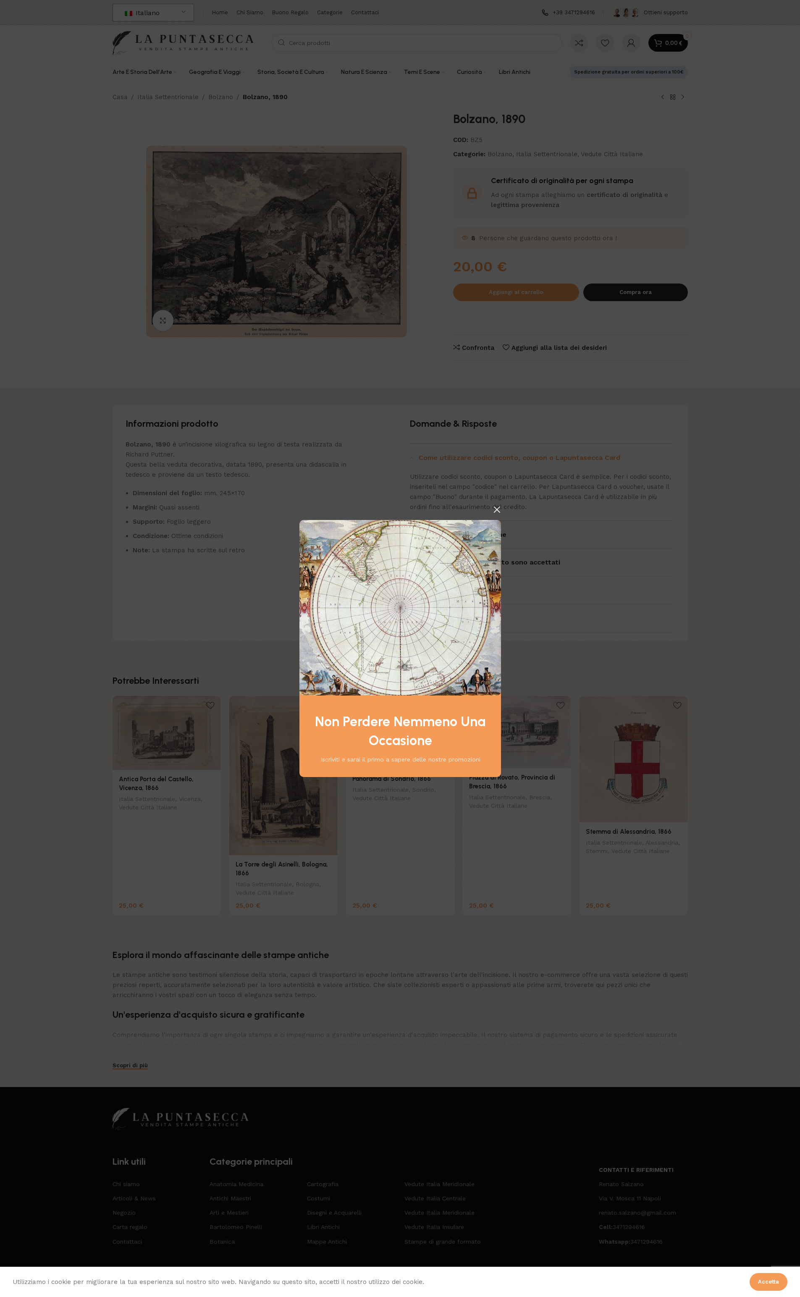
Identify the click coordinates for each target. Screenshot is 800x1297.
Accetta (768, 1282)
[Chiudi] (496, 509)
